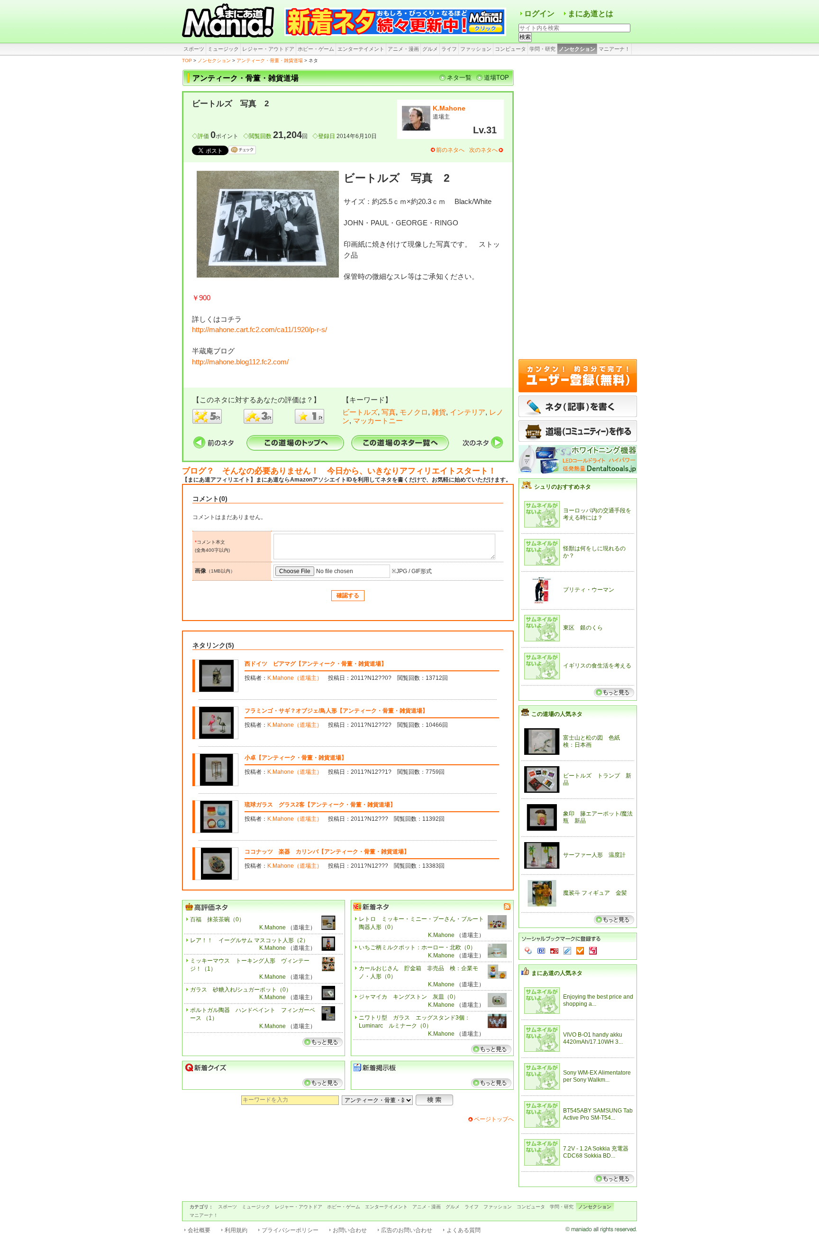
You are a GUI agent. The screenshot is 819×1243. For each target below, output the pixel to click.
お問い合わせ (350, 1230)
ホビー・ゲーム (316, 49)
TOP (187, 60)
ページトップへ (494, 1119)
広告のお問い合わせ (406, 1230)
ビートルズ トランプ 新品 (597, 779)
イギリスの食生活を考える (597, 665)
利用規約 (236, 1230)
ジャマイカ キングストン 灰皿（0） (409, 996)
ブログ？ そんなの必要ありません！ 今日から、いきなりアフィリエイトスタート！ (339, 470)
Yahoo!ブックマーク (528, 951)
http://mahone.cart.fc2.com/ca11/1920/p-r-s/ (259, 329)
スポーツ (193, 49)
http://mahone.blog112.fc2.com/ (240, 362)
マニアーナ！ (614, 49)
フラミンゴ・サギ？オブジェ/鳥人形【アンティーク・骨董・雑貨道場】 (336, 710)
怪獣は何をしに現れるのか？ (594, 552)
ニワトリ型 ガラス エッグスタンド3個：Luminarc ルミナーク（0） (414, 1021)
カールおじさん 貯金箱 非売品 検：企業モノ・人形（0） (418, 972)
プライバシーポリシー (290, 1230)
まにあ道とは (590, 13)
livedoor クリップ (567, 951)
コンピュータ (510, 49)
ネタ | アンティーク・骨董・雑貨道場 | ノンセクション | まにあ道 (229, 21)
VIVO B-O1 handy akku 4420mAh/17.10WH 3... (593, 1038)
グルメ (430, 49)
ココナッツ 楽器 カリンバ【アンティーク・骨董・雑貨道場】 (327, 851)
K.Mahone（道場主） (294, 678)
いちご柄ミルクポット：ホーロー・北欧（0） (417, 947)
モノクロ (414, 412)
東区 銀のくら (583, 627)
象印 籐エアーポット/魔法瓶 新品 (598, 817)
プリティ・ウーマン (588, 589)
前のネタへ (450, 150)
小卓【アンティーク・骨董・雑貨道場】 (296, 757)
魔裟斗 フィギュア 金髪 (595, 893)
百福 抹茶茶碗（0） (217, 919)
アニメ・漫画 (403, 49)
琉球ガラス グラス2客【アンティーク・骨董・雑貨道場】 (320, 804)
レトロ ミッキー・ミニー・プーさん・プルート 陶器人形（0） (421, 923)
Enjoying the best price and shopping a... (598, 1000)
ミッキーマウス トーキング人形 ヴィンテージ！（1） (249, 964)
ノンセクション (577, 49)
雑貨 (439, 412)
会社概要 (199, 1230)
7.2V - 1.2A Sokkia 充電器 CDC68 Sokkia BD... (595, 1152)
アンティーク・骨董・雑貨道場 (270, 60)
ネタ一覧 (459, 77)
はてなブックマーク (541, 951)
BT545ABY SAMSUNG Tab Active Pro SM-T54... (598, 1114)
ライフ (449, 49)
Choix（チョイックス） (580, 951)
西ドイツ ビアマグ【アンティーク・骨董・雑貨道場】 (316, 663)
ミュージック (223, 49)
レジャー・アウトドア (268, 49)
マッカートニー (378, 421)
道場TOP (496, 77)
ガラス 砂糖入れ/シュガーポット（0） (240, 989)
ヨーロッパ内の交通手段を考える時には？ (597, 514)
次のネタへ (483, 150)
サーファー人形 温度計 (594, 855)
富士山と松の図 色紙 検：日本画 (594, 741)
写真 (389, 412)
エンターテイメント (360, 49)
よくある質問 (463, 1230)
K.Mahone (449, 108)
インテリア (467, 412)
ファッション (475, 49)
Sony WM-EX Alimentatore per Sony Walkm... (597, 1076)
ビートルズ (360, 412)
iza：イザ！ (593, 951)
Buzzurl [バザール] (554, 951)
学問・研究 (542, 49)
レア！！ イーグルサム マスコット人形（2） (249, 940)
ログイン (539, 13)
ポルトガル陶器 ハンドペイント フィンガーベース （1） (252, 1014)
